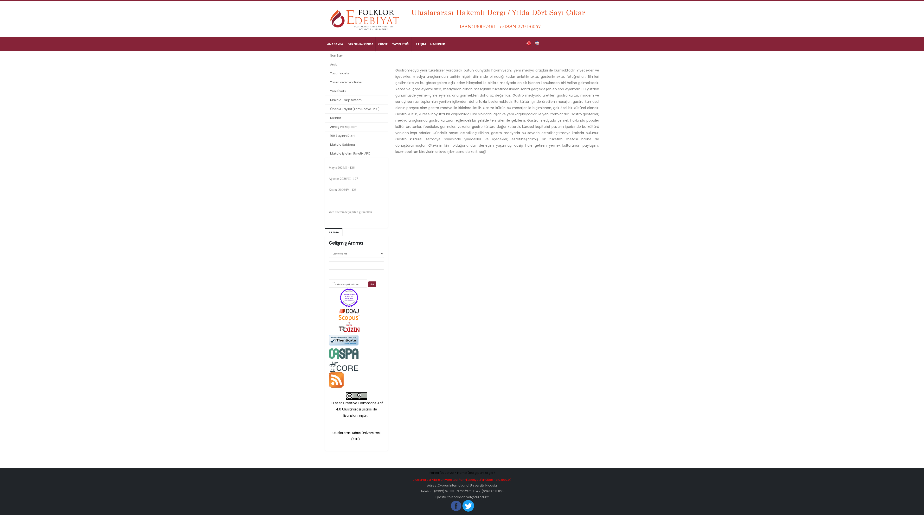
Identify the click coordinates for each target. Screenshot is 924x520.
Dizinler (335, 118)
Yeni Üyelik (338, 91)
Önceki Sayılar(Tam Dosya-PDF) (354, 109)
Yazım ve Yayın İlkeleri (346, 82)
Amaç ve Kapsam (344, 127)
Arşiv (333, 64)
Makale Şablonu (342, 145)
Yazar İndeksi (340, 73)
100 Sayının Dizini (342, 136)
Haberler (437, 44)
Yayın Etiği (400, 44)
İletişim (420, 44)
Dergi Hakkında (360, 44)
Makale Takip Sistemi (346, 100)
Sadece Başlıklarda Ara (347, 284)
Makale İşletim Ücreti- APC (350, 153)
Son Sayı (336, 55)
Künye (383, 44)
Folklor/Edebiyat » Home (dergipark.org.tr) (462, 473)
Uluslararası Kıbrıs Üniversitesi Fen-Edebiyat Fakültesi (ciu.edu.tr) (462, 480)
